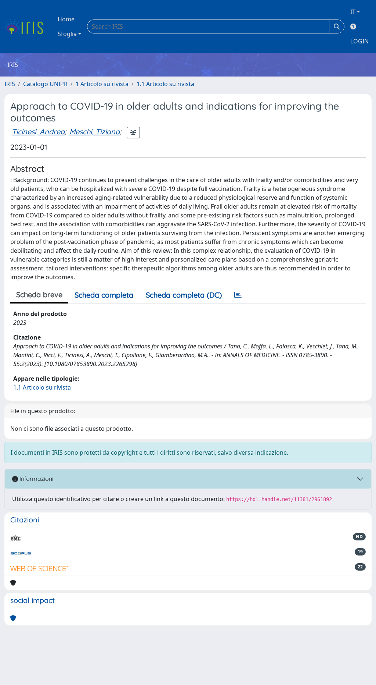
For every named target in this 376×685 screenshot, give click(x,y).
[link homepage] (26, 26)
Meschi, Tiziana (94, 131)
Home (66, 19)
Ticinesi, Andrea (38, 131)
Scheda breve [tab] (39, 294)
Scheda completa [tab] (104, 294)
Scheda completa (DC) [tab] (184, 294)
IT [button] (352, 12)
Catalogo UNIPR (45, 84)
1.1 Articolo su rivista (165, 84)
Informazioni (35, 478)
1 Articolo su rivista (102, 84)
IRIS (9, 84)
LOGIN (359, 41)
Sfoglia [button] (67, 34)
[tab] (238, 295)
